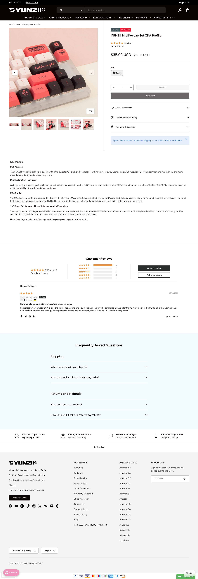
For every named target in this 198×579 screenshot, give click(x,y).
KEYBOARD (81, 17)
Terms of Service (81, 509)
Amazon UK (125, 514)
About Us (78, 467)
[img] (26, 293)
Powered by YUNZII (35, 563)
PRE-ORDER (124, 17)
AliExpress (124, 525)
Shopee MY (124, 535)
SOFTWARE (141, 17)
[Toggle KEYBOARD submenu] (89, 17)
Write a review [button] (154, 268)
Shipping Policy (81, 499)
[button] (188, 10)
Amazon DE (125, 478)
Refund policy (80, 478)
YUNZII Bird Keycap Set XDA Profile (27, 24)
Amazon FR (124, 488)
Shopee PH (124, 530)
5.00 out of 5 (51, 270)
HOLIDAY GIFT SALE (33, 17)
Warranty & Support (83, 493)
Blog (76, 519)
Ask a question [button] (154, 275)
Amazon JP (124, 493)
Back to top (99, 447)
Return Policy (80, 483)
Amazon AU (125, 467)
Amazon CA (125, 473)
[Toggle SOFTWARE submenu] (149, 17)
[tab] (17, 162)
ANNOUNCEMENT (162, 17)
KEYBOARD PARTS (102, 17)
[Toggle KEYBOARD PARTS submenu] (113, 17)
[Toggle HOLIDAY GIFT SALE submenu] (45, 17)
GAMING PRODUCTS (59, 17)
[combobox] (111, 10)
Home (11, 24)
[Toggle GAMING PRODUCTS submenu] (71, 17)
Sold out (162, 87)
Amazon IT (124, 499)
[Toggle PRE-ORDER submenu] (131, 17)
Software (78, 473)
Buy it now (150, 95)
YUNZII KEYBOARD (21, 563)
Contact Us (79, 504)
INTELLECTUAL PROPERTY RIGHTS (90, 525)
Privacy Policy (80, 514)
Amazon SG (125, 509)
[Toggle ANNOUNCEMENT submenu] (173, 17)
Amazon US (125, 519)
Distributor (124, 540)
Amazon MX (125, 504)
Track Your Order (19, 498)
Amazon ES (124, 483)
